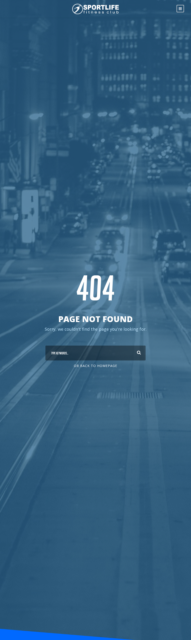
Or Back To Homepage (95, 365)
